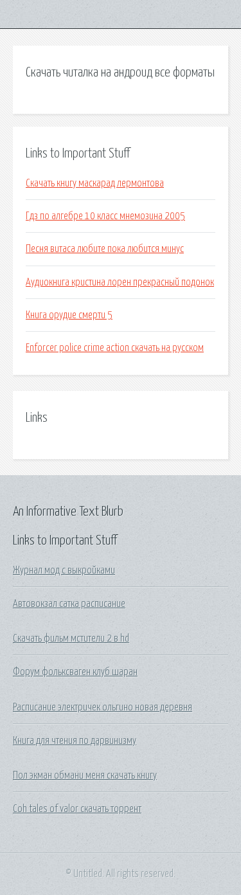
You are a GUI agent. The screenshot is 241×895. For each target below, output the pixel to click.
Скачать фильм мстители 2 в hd (71, 638)
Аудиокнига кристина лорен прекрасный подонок (120, 282)
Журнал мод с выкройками (64, 570)
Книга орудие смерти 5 (69, 315)
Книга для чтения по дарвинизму (74, 741)
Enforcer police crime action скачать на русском (115, 348)
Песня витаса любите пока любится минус (105, 249)
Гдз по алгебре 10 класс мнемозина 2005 (105, 216)
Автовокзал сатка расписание (69, 604)
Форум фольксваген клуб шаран (75, 672)
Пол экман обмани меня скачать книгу (85, 775)
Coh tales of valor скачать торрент (77, 809)
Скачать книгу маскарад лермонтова (95, 183)
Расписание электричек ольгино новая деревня (102, 707)
